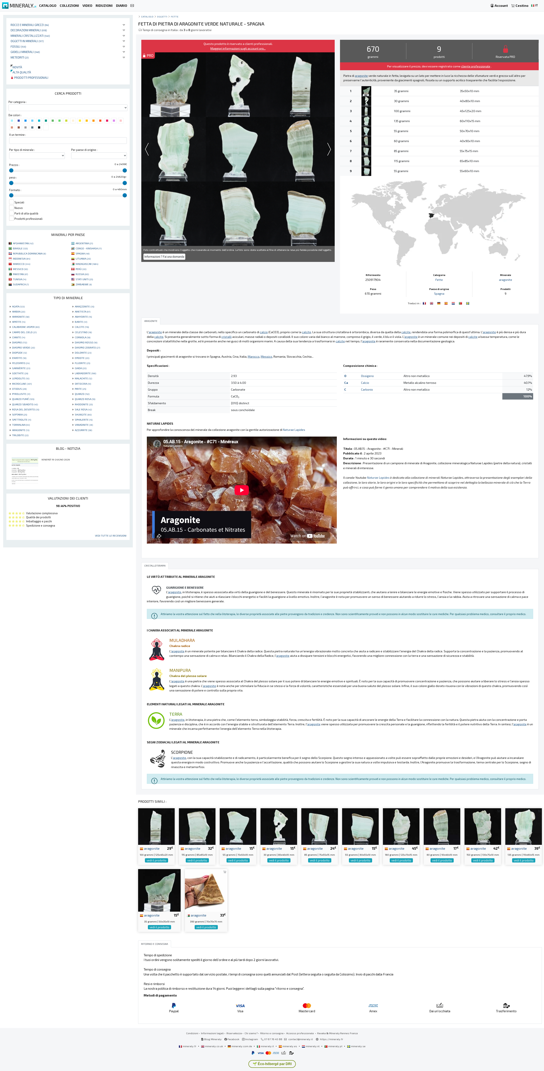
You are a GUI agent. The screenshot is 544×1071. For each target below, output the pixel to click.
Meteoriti (20, 57)
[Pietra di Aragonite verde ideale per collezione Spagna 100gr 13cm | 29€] (156, 826)
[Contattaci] (132, 6)
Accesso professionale (300, 1033)
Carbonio (367, 389)
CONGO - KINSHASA (89, 248)
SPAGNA (82, 253)
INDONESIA (21, 258)
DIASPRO (19, 342)
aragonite (505, 279)
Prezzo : (14, 165)
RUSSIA (82, 274)
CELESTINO (83, 332)
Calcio (365, 382)
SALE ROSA (83, 409)
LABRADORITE (85, 373)
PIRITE (80, 388)
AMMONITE (20, 316)
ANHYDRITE (83, 316)
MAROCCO (21, 263)
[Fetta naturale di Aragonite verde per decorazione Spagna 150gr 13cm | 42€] (483, 826)
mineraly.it (267, 1046)
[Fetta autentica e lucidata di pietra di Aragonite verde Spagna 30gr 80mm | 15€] (279, 826)
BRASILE (20, 248)
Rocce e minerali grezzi (30, 25)
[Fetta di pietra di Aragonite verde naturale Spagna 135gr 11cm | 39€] (523, 826)
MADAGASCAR (87, 263)
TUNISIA (19, 279)
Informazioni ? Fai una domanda (164, 256)
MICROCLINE (22, 383)
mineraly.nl (312, 1046)
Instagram (251, 1039)
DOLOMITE (83, 352)
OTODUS (19, 388)
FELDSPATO (21, 362)
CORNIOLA (82, 337)
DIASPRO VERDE (23, 347)
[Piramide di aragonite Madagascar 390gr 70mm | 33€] (206, 890)
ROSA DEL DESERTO (25, 409)
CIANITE (18, 337)
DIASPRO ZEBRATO (87, 347)
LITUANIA (83, 258)
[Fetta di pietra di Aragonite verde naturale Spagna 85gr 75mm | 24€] (319, 826)
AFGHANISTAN (23, 243)
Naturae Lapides (294, 429)
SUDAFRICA (21, 284)
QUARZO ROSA (85, 398)
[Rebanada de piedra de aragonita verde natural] (446, 303)
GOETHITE (20, 373)
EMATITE (19, 357)
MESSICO (20, 268)
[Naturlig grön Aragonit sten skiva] (467, 303)
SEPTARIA (19, 414)
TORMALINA (21, 424)
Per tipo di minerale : (22, 149)
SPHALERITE (83, 419)
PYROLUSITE (21, 393)
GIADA (80, 368)
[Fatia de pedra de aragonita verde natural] (461, 303)
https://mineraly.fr (331, 1039)
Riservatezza (234, 1033)
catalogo (147, 16)
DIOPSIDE (19, 352)
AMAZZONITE (84, 306)
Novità (16, 67)
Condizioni (192, 1033)
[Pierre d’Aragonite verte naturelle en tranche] (425, 303)
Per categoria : (17, 102)
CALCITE (82, 326)
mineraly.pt (335, 1046)
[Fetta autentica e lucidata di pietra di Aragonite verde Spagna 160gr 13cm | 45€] (401, 826)
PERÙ (81, 268)
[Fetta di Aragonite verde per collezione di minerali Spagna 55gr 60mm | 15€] (360, 826)
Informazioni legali (212, 1033)
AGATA (18, 306)
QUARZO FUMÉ (23, 398)
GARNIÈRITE (21, 368)
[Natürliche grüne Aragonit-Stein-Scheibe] (439, 303)
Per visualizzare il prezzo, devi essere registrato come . (439, 66)
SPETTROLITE (21, 419)
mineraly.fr (189, 1046)
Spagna (439, 293)
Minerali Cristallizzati (30, 35)
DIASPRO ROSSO (86, 342)
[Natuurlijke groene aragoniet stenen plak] (454, 303)
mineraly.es (290, 1046)
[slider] (11, 170)
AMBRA (18, 311)
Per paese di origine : (84, 149)
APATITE (18, 321)
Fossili (18, 46)
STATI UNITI (84, 279)
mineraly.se (358, 1046)
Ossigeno (367, 376)
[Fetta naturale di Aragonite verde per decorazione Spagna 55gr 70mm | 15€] (238, 826)
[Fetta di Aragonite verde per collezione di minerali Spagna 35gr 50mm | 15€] (159, 890)
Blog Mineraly (213, 1039)
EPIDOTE (82, 357)
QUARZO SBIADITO (25, 404)
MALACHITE (83, 378)
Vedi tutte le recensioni (110, 535)
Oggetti (162, 16)
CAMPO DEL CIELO (24, 332)
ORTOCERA (83, 383)
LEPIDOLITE (20, 378)
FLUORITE (82, 362)
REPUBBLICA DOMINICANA (29, 253)
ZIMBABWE (84, 284)
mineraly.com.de (242, 1046)
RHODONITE (84, 404)
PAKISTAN (20, 274)
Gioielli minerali (25, 52)
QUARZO (82, 393)
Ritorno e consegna (271, 1033)
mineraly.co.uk (214, 1046)
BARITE (81, 321)
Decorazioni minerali (29, 30)
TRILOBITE (20, 435)
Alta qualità (21, 72)
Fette (174, 16)
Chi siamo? (251, 1033)
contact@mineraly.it (300, 1039)
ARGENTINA (84, 243)
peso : (13, 177)
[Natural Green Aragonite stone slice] (432, 303)
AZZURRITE (83, 429)
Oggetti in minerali (27, 41)
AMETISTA (82, 311)
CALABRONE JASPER (26, 326)
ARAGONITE (20, 429)
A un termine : (17, 134)
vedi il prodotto (156, 860)
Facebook (233, 1039)
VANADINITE (84, 424)
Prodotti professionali (31, 77)
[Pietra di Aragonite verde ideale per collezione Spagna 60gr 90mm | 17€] (442, 826)
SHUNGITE (83, 414)
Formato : (15, 190)
